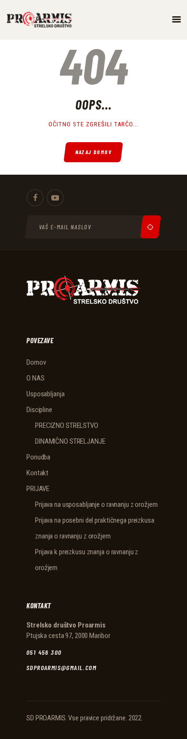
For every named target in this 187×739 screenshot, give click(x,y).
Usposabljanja (45, 394)
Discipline (39, 409)
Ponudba (38, 457)
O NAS (35, 378)
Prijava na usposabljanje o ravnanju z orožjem (96, 504)
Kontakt (37, 473)
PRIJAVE (37, 488)
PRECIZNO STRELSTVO (66, 425)
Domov (36, 362)
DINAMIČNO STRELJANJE (70, 441)
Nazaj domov (93, 152)
